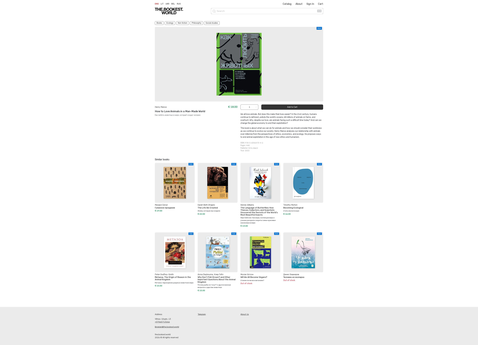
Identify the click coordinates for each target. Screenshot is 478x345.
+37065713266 (162, 322)
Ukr (167, 4)
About (299, 3)
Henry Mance (161, 107)
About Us (244, 314)
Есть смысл (253, 148)
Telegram (202, 314)
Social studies (212, 23)
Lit (162, 4)
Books (159, 23)
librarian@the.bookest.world (167, 327)
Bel (173, 4)
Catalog (287, 3)
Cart (320, 3)
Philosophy (196, 23)
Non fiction (182, 23)
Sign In (310, 3)
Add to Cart (292, 107)
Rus (179, 4)
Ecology (170, 23)
